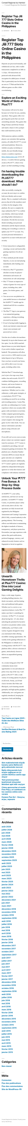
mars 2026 (6, 842)
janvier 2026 (7, 848)
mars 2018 (6, 936)
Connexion (6, 1080)
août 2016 (6, 994)
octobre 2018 (8, 915)
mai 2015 (6, 1040)
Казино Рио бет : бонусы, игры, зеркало (13, 798)
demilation (6, 30)
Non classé (6, 708)
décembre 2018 (9, 909)
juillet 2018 (7, 924)
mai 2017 (6, 967)
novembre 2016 (9, 985)
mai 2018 (6, 930)
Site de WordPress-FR (12, 1089)
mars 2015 (6, 1046)
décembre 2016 (9, 982)
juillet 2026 (7, 830)
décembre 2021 (9, 900)
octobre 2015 (8, 1025)
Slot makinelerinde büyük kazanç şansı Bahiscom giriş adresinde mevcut (13, 765)
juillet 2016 (7, 997)
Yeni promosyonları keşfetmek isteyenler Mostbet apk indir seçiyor (13, 782)
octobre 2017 (8, 951)
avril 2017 (6, 970)
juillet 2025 (7, 866)
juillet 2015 (7, 1034)
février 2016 (7, 1012)
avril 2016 (6, 1006)
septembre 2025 (9, 860)
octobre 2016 (8, 988)
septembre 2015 (9, 1028)
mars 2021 (6, 906)
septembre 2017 (9, 955)
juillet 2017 (7, 961)
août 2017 (6, 958)
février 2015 (7, 1049)
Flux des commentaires (12, 1086)
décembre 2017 (9, 945)
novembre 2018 (9, 912)
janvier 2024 (7, 884)
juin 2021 (6, 903)
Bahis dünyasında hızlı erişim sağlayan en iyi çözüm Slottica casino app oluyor (14, 773)
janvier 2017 (7, 979)
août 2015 (6, 1031)
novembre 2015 (9, 1022)
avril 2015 (6, 1043)
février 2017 (7, 976)
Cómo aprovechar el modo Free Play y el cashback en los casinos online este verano (13, 790)
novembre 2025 (9, 854)
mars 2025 (6, 878)
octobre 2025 (8, 857)
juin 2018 (6, 927)
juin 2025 (6, 869)
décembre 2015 (9, 1019)
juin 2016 (6, 1000)
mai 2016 (6, 1003)
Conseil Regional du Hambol (13, 3)
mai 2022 (6, 894)
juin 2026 (6, 833)
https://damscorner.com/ (10, 157)
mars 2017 (6, 973)
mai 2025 (6, 872)
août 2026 (6, 827)
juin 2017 (6, 964)
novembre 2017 (9, 948)
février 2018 (7, 939)
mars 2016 (6, 1009)
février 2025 (7, 881)
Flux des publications (11, 1083)
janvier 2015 (7, 1052)
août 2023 (6, 888)
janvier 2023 (7, 891)
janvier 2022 (7, 897)
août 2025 (6, 863)
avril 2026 (6, 839)
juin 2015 (6, 1037)
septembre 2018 (9, 918)
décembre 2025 (9, 851)
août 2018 (6, 921)
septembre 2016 (9, 991)
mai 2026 (6, 836)
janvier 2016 (7, 1016)
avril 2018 (6, 933)
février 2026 (7, 845)
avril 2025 (6, 875)
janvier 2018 (7, 942)
